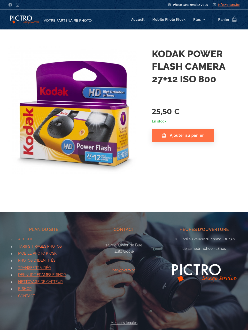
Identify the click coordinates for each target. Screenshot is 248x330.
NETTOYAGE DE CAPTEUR (40, 282)
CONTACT (26, 296)
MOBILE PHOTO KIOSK (37, 253)
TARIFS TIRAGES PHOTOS (40, 246)
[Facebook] (10, 5)
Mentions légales (124, 323)
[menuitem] (139, 20)
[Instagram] (18, 5)
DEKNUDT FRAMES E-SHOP (42, 275)
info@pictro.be (229, 4)
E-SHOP (24, 289)
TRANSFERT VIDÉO (34, 267)
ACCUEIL (25, 239)
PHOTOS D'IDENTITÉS (36, 260)
